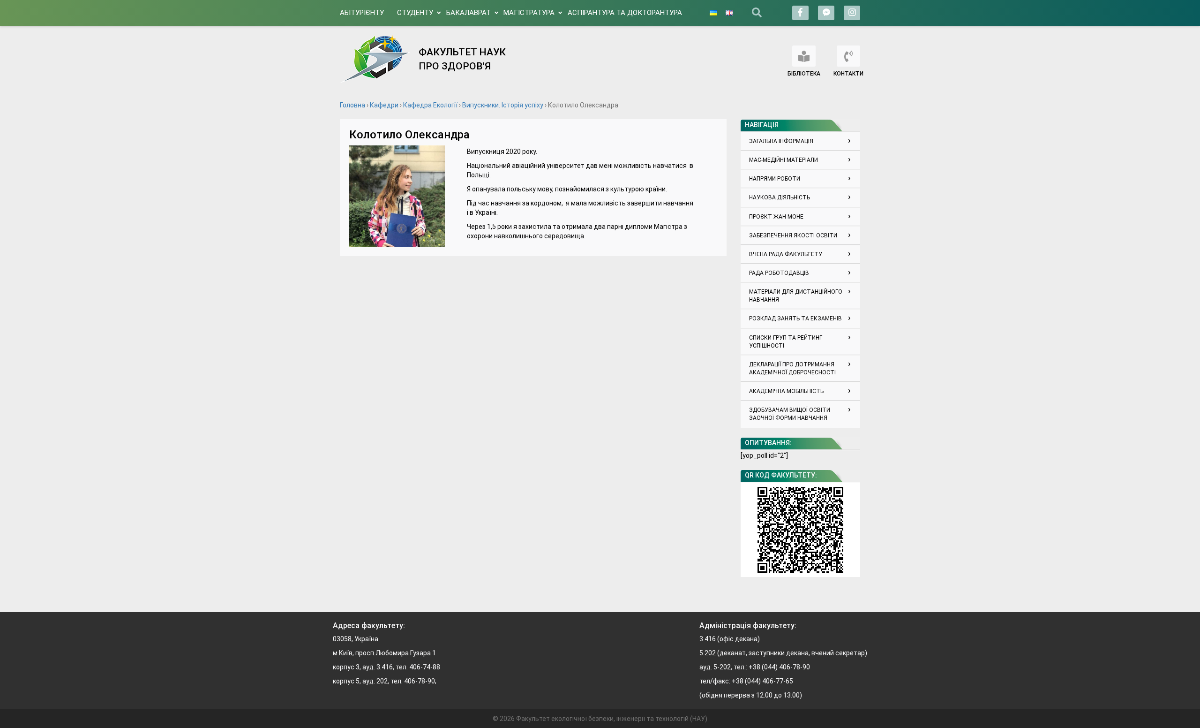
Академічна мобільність (786, 391)
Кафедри (384, 105)
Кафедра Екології (430, 105)
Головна (352, 105)
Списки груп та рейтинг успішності (785, 341)
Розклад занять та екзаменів (795, 318)
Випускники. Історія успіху (502, 105)
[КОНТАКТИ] (848, 56)
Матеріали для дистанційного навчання (795, 295)
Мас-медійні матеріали (783, 160)
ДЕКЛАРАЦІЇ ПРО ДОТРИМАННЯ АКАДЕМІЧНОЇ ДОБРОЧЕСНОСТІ (792, 368)
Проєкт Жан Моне (776, 216)
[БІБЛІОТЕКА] (804, 56)
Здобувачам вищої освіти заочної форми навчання (789, 414)
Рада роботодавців (779, 273)
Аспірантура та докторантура (625, 12)
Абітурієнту (362, 12)
